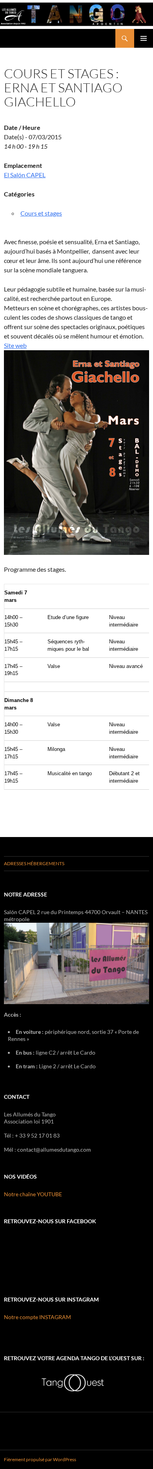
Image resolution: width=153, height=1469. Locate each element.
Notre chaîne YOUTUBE (33, 1194)
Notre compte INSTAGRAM (37, 1317)
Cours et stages (41, 213)
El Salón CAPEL (25, 174)
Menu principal (143, 38)
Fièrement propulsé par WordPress (40, 1459)
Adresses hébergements (34, 863)
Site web (15, 345)
